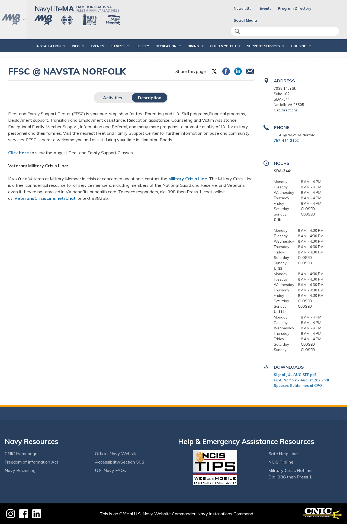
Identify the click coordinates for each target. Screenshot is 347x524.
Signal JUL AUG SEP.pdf (295, 374)
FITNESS (117, 46)
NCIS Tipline (280, 462)
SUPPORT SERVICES (263, 46)
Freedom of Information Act (31, 462)
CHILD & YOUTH (223, 46)
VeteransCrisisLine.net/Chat (45, 198)
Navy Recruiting (20, 470)
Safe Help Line (283, 453)
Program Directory (294, 8)
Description (149, 97)
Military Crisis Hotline (289, 470)
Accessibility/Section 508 (119, 462)
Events (265, 8)
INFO (76, 46)
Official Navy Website (116, 453)
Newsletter (243, 8)
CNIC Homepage (21, 453)
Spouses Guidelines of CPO (298, 385)
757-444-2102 (286, 140)
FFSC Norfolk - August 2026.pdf (301, 380)
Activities (112, 97)
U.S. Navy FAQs (110, 470)
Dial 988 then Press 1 (290, 477)
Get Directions (286, 110)
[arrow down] (13, 19)
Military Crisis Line (187, 178)
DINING (193, 46)
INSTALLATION (48, 46)
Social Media (245, 20)
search (237, 31)
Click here (18, 152)
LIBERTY (142, 46)
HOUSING (298, 46)
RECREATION (166, 46)
